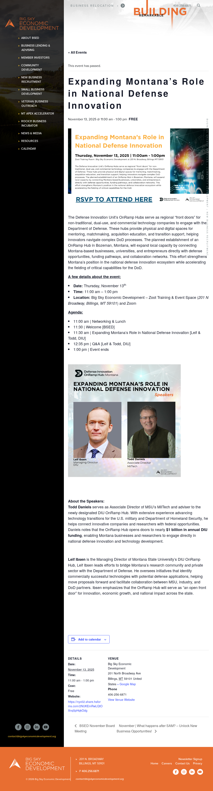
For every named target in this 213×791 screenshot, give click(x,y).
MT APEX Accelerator (37, 113)
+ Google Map (126, 684)
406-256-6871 (182, 6)
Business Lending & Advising (35, 47)
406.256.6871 (90, 771)
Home (154, 763)
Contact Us (182, 763)
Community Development (31, 67)
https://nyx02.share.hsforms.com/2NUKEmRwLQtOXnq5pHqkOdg (85, 706)
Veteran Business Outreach (34, 103)
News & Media (31, 133)
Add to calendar (89, 639)
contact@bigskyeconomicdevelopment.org (32, 736)
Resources (29, 141)
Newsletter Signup (190, 759)
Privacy (197, 763)
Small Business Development (32, 91)
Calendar (28, 149)
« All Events (77, 52)
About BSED (30, 38)
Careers (167, 763)
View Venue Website (121, 699)
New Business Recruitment (31, 79)
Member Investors (35, 57)
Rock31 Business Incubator (33, 123)
